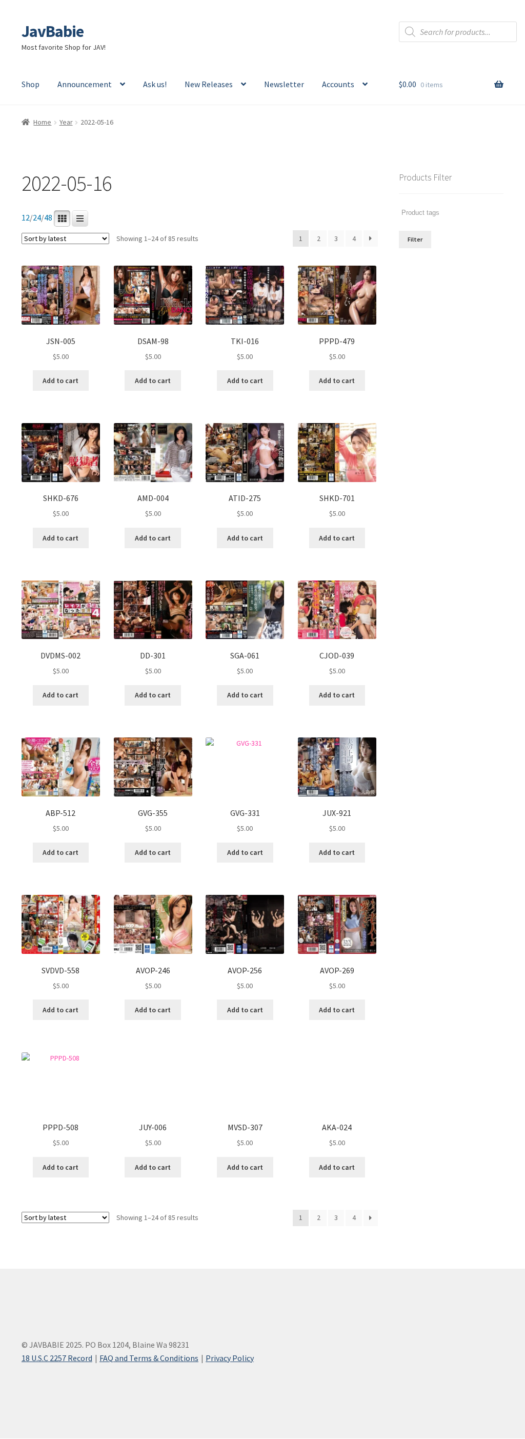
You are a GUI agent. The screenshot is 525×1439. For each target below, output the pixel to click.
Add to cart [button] (60, 380)
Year (66, 122)
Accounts (338, 84)
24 (37, 218)
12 (26, 218)
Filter (415, 239)
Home (42, 122)
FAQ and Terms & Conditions (148, 1358)
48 (48, 218)
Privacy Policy (230, 1358)
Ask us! (155, 84)
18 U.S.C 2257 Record (57, 1358)
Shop (30, 84)
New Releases (209, 84)
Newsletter (284, 84)
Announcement (84, 84)
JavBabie (53, 31)
